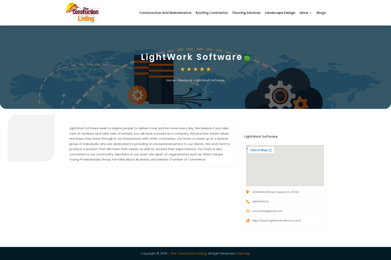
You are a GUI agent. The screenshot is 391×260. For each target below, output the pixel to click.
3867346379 (260, 202)
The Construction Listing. (189, 253)
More (304, 12)
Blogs (321, 12)
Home (171, 80)
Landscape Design (280, 12)
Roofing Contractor (212, 12)
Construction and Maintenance (165, 12)
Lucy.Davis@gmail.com (267, 211)
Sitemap (243, 253)
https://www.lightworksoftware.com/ (276, 220)
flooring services (246, 12)
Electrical (185, 80)
